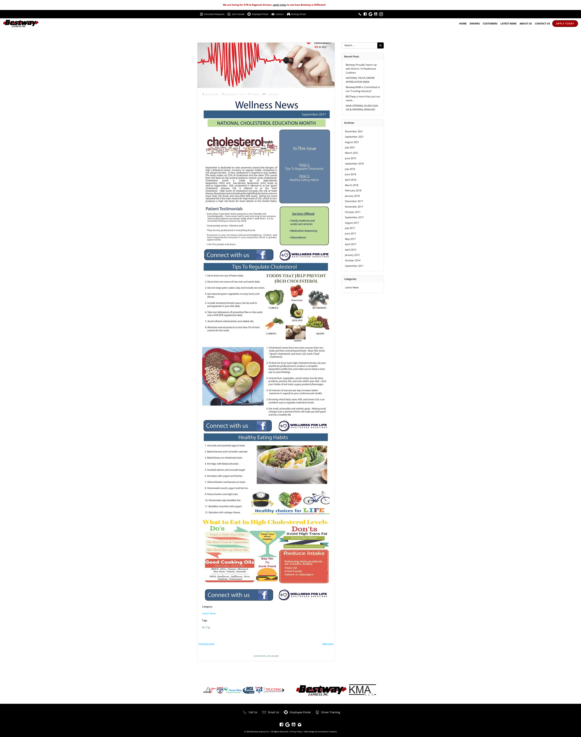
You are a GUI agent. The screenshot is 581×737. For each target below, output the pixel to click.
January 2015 (352, 255)
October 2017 (352, 212)
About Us (526, 23)
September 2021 (354, 136)
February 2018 (353, 190)
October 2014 (352, 260)
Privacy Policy (296, 731)
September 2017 (354, 217)
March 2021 (351, 153)
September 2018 (354, 163)
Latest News (509, 23)
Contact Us (542, 23)
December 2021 (354, 131)
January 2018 (352, 196)
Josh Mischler (212, 94)
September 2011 (354, 266)
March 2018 (351, 185)
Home (463, 23)
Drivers (475, 23)
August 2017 (352, 222)
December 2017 (354, 201)
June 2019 (350, 158)
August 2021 (352, 142)
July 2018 (350, 169)
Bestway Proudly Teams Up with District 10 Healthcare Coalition (361, 68)
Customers (490, 23)
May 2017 (350, 239)
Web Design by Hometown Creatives (320, 731)
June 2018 (350, 174)
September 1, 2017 (235, 94)
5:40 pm (255, 94)
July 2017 (350, 228)
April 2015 (350, 249)
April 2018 (350, 179)
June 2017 (350, 233)
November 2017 (354, 206)
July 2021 (350, 147)
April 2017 (350, 244)
